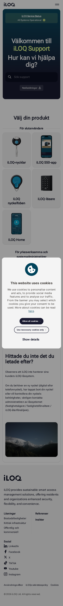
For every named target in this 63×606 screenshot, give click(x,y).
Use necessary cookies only (30, 330)
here (31, 311)
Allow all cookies (30, 321)
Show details (30, 339)
